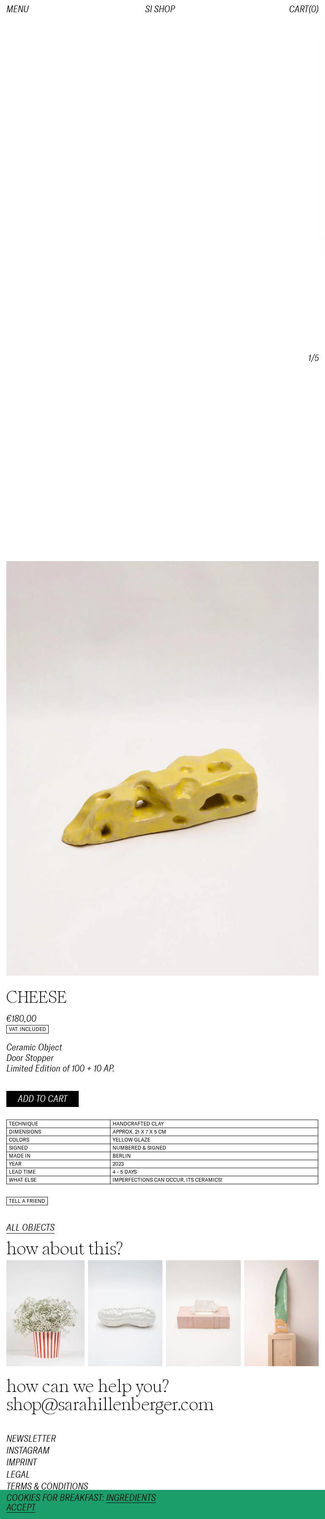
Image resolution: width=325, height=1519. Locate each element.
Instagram (28, 1450)
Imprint (21, 1462)
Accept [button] (21, 1508)
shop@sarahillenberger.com (110, 1404)
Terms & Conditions (47, 1486)
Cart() (304, 9)
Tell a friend (27, 1201)
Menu (17, 9)
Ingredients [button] (131, 1498)
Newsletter (31, 1438)
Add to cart (42, 1098)
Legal (18, 1474)
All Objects (30, 1227)
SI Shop (160, 9)
